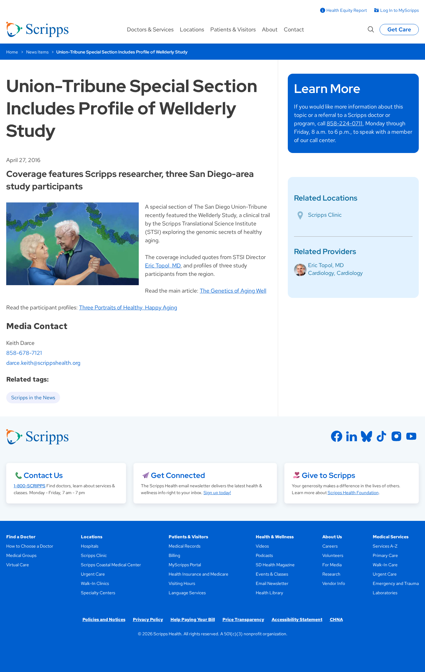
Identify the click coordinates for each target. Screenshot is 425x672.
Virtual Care (17, 565)
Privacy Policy (148, 619)
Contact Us (43, 475)
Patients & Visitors (233, 29)
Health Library (269, 593)
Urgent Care (93, 574)
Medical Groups (21, 555)
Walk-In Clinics (95, 583)
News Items (37, 52)
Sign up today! (217, 492)
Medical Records (184, 546)
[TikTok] (381, 436)
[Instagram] (396, 436)
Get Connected (178, 475)
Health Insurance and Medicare (198, 574)
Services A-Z (385, 546)
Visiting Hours (182, 583)
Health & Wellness (275, 537)
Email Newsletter (272, 583)
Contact (294, 29)
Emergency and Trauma (396, 583)
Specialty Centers (98, 593)
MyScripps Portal (185, 565)
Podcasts (264, 555)
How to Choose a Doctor (29, 546)
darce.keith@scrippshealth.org (43, 362)
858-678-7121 (24, 352)
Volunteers (332, 555)
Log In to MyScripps (399, 10)
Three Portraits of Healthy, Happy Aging (128, 307)
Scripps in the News (33, 397)
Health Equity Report (346, 10)
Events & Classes (272, 574)
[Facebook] (336, 436)
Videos (262, 546)
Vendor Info (333, 583)
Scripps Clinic (325, 214)
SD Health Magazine (275, 565)
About (270, 29)
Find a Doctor (20, 537)
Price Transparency (243, 619)
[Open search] (371, 29)
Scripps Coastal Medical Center (111, 565)
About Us (332, 537)
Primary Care (385, 555)
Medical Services (391, 537)
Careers (330, 546)
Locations (192, 29)
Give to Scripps (328, 475)
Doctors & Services (150, 29)
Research (331, 574)
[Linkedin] (351, 436)
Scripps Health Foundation (353, 492)
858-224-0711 (344, 123)
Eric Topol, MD (162, 265)
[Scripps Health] (37, 29)
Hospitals (89, 546)
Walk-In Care (385, 565)
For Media (332, 565)
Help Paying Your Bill (192, 619)
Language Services (187, 593)
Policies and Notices (103, 619)
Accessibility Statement (297, 619)
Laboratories (385, 593)
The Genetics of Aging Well (233, 290)
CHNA (336, 619)
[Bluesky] (366, 436)
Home (12, 52)
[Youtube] (411, 436)
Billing (174, 555)
